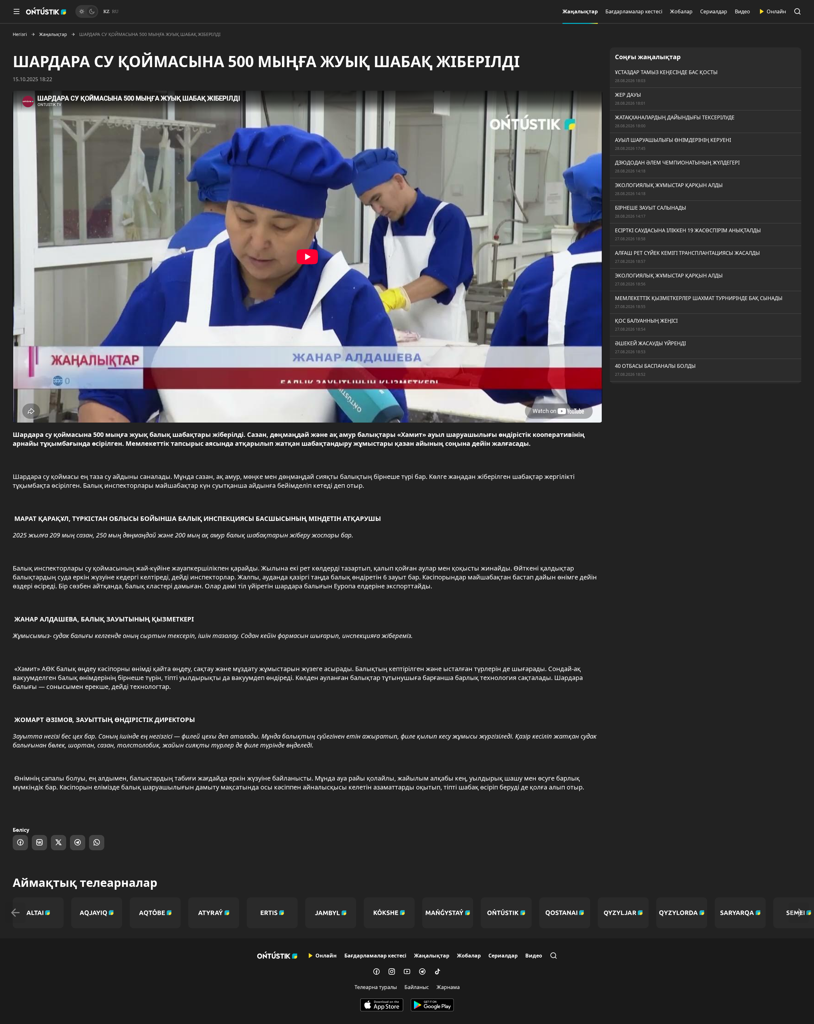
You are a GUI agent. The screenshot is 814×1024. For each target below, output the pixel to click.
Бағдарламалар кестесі (633, 11)
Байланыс (416, 987)
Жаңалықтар (580, 11)
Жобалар (681, 11)
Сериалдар (713, 11)
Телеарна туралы (376, 987)
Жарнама (448, 987)
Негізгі (20, 34)
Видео (742, 11)
